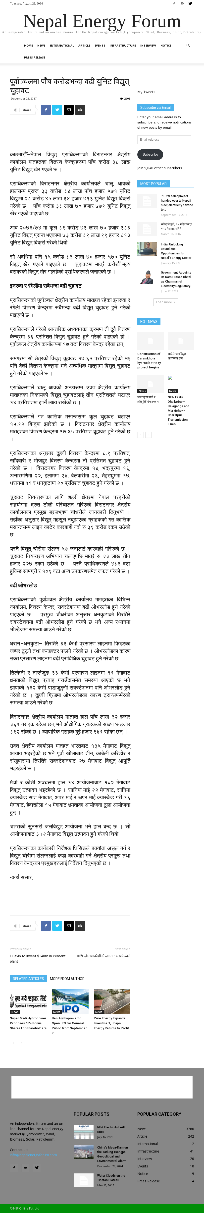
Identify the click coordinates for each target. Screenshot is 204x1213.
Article (84, 45)
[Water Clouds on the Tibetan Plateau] (84, 1180)
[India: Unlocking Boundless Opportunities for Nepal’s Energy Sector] (147, 249)
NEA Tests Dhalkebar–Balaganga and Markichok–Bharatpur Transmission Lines (178, 410)
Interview (148, 45)
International (62, 45)
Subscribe (150, 154)
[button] (188, 45)
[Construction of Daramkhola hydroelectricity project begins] (150, 341)
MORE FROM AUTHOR (67, 979)
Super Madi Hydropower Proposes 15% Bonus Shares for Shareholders (28, 1023)
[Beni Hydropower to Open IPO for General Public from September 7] (70, 1001)
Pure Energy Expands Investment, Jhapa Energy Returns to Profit (111, 1023)
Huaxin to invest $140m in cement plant (37, 959)
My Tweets (146, 91)
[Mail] (182, 3)
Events (100, 45)
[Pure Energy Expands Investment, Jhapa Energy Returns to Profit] (112, 1001)
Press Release (34, 57)
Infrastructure (123, 45)
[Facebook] (174, 3)
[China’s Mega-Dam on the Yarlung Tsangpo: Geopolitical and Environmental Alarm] (84, 1152)
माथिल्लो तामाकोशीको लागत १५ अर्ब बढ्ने (103, 956)
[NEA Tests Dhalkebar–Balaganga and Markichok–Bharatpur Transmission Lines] (181, 384)
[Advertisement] (70, 131)
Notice (165, 45)
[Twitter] (190, 3)
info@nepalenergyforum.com (33, 1155)
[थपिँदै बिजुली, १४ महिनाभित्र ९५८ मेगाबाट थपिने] (147, 229)
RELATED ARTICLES (28, 979)
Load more (164, 302)
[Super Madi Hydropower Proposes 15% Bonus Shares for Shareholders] (28, 1001)
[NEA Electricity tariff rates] (84, 1132)
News (41, 45)
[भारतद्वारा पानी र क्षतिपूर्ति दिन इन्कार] (150, 384)
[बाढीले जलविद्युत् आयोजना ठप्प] (181, 341)
